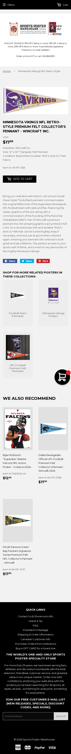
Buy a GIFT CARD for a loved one (35, 648)
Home (7, 71)
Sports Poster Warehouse (39, 739)
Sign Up (61, 716)
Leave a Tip (35, 620)
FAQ (35, 625)
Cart (65, 4)
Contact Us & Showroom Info (35, 616)
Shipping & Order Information (35, 634)
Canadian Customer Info (35, 639)
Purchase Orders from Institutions (35, 643)
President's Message (35, 629)
